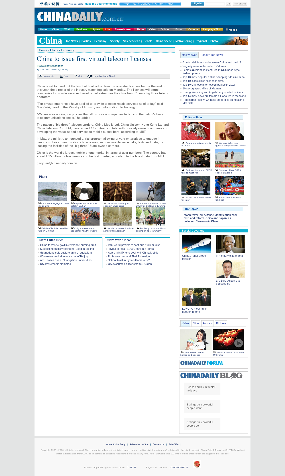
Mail (80, 76)
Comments (48, 76)
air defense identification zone (219, 215)
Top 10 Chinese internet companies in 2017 (209, 84)
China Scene (164, 41)
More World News (119, 240)
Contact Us (159, 444)
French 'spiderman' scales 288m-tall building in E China (151, 204)
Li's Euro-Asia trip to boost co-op (228, 282)
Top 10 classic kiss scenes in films (203, 81)
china (50, 41)
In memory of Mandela (229, 255)
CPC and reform (194, 218)
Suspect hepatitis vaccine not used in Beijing (67, 248)
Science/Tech (131, 41)
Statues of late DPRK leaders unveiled (228, 171)
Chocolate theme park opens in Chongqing (116, 204)
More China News (51, 240)
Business (81, 29)
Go (228, 3)
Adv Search (240, 3)
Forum (179, 29)
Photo (140, 29)
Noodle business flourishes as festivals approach (118, 229)
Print (65, 76)
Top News (72, 41)
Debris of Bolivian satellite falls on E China (53, 229)
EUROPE (146, 4)
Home (43, 29)
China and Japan (216, 218)
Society (115, 41)
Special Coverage (193, 230)
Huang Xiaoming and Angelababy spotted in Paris (213, 92)
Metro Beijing (183, 41)
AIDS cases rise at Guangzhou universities (66, 260)
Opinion (165, 29)
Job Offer (174, 444)
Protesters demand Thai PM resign (129, 256)
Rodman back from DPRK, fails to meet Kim (197, 171)
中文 (126, 4)
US (134, 4)
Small (112, 76)
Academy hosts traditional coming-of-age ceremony (151, 229)
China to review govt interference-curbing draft (68, 245)
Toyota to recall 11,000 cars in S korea (131, 248)
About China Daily (116, 444)
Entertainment (123, 29)
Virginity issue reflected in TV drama (204, 66)
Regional (201, 41)
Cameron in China (207, 221)
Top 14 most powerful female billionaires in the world (214, 96)
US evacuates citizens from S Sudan (130, 264)
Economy (100, 41)
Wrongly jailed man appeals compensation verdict (230, 144)
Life (107, 29)
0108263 (131, 467)
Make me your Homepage (101, 3)
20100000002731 (178, 467)
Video (152, 29)
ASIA (170, 4)
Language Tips (212, 29)
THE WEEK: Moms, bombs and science (192, 353)
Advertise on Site (139, 444)
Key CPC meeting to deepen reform (194, 310)
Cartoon (193, 29)
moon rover (191, 215)
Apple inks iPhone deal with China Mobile (133, 252)
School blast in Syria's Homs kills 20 (129, 260)
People (148, 41)
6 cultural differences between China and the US (212, 62)
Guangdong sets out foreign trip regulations (66, 252)
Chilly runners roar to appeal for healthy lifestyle (84, 229)
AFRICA (159, 4)
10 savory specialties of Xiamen (202, 88)
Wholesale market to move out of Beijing (64, 256)
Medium (103, 76)
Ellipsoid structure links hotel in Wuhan (84, 204)
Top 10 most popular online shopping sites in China (214, 77)
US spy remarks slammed (55, 264)
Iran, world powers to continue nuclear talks (134, 245)
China (55, 29)
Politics (86, 41)
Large (95, 76)
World (67, 29)
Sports (96, 29)
